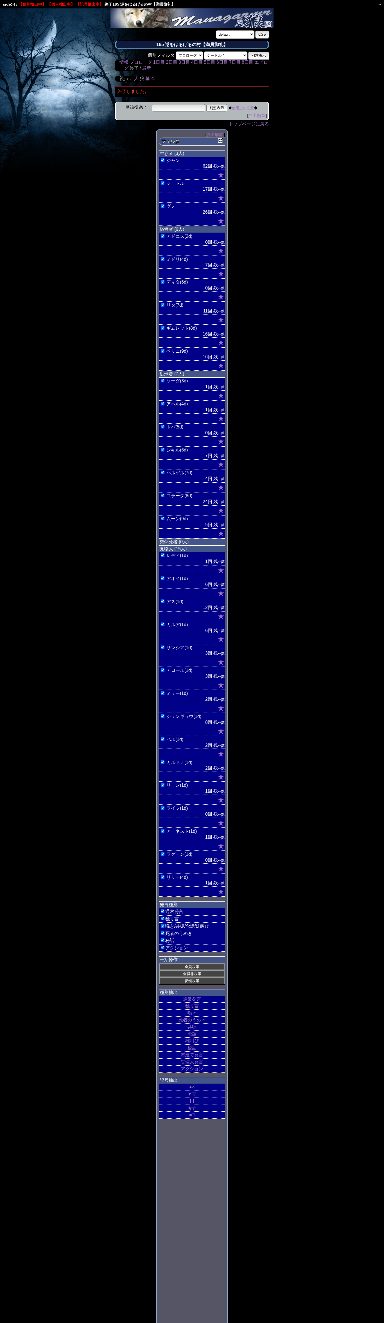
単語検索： (136, 106)
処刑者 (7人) (172, 373)
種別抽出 (169, 992)
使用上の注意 (243, 108)
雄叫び (192, 1040)
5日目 (209, 62)
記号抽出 (169, 1080)
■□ (192, 1114)
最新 (146, 68)
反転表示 (192, 981)
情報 (123, 62)
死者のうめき (192, 1020)
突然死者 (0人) (174, 541)
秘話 (192, 1047)
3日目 (184, 62)
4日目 (197, 62)
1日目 (159, 62)
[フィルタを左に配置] (220, 140)
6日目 (222, 62)
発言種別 (169, 904)
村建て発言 (192, 1054)
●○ (192, 1087)
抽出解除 (257, 115)
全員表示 (192, 967)
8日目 (247, 62)
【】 (192, 1101)
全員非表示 (192, 974)
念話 (192, 1034)
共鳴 (192, 1027)
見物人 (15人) (173, 548)
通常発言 (192, 999)
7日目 (235, 62)
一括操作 (169, 959)
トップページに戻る (249, 124)
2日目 (171, 62)
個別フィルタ (161, 55)
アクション (192, 1068)
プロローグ (141, 62)
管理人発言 (192, 1061)
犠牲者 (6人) (172, 229)
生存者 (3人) (172, 153)
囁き (192, 1013)
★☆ (192, 1108)
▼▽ (192, 1094)
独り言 (192, 1005)
